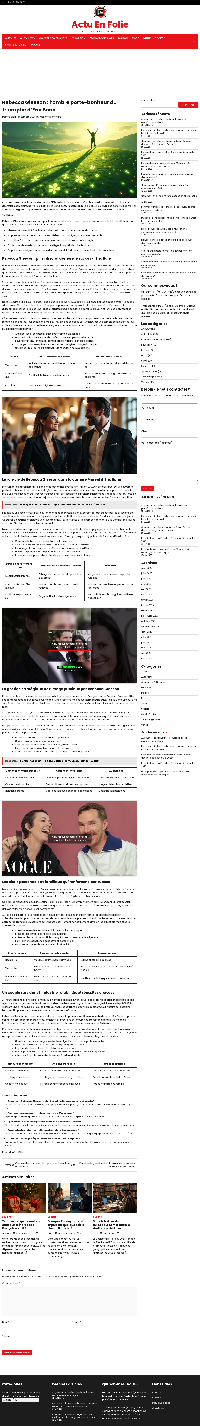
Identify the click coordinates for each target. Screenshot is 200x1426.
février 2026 (147, 599)
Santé (147, 38)
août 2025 (146, 631)
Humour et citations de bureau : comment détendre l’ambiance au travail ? (74, 1405)
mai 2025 (146, 647)
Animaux (10, 38)
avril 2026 (146, 589)
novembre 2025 (149, 615)
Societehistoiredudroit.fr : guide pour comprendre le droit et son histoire (111, 1225)
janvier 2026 (147, 605)
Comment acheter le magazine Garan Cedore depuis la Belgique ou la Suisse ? (165, 143)
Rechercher (148, 100)
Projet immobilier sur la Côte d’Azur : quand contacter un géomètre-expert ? (164, 231)
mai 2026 (146, 583)
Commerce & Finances (53, 38)
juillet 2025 (146, 637)
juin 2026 (145, 578)
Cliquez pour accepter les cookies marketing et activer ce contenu (69, 645)
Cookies (156, 1397)
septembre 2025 (150, 626)
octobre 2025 (148, 621)
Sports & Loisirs (15, 44)
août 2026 (146, 568)
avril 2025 (146, 653)
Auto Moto (27, 38)
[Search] (194, 41)
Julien (50, 1233)
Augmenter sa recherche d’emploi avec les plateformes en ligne (73, 1394)
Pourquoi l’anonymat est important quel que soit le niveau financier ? (66, 1225)
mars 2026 (146, 594)
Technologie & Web (101, 38)
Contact (156, 1392)
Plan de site (158, 1408)
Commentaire (11, 1283)
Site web (7, 1336)
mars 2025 (146, 658)
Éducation (78, 38)
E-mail (76, 1322)
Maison (123, 38)
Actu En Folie (100, 24)
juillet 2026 (146, 573)
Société (160, 38)
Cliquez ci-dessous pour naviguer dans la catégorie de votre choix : (21, 1394)
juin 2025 (145, 642)
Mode (135, 38)
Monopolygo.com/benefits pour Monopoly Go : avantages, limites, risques (166, 165)
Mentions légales (161, 1402)
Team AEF (6, 1233)
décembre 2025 (149, 610)
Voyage (35, 44)
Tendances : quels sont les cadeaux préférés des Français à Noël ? (21, 1225)
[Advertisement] (100, 70)
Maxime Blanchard (50, 117)
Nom (5, 1322)
